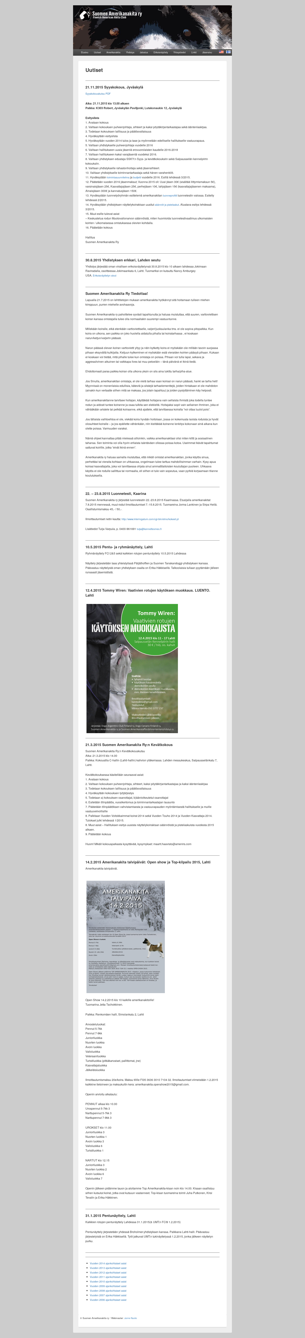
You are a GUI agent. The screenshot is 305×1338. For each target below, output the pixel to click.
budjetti (137, 177)
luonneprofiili (170, 195)
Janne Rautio (130, 1318)
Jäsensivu (207, 52)
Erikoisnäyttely (161, 52)
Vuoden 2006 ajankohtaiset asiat (108, 1300)
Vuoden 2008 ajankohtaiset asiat (108, 1290)
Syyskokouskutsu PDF (98, 93)
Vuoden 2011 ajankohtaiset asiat (108, 1277)
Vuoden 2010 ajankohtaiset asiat (108, 1281)
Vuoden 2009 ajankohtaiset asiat (108, 1286)
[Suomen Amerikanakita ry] (152, 48)
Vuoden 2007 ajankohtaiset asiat (108, 1295)
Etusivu (84, 52)
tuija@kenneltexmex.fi (149, 529)
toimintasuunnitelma (118, 177)
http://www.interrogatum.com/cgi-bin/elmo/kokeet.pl (150, 519)
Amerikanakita (113, 52)
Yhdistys (130, 52)
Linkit (194, 52)
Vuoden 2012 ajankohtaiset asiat (108, 1272)
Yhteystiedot (179, 52)
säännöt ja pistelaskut (167, 204)
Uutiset (97, 52)
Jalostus (144, 52)
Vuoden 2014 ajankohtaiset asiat (108, 1263)
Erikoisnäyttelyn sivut (104, 275)
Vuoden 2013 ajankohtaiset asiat (108, 1268)
